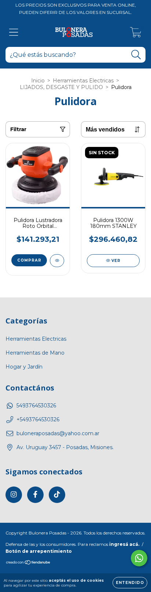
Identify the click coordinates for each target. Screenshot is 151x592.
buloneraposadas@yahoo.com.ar (57, 433)
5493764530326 (36, 405)
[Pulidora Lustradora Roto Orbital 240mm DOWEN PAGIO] (57, 260)
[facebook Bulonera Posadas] (35, 494)
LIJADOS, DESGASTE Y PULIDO (61, 87)
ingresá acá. (124, 544)
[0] (136, 34)
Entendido (130, 582)
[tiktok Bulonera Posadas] (57, 494)
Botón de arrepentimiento (38, 551)
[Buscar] (136, 54)
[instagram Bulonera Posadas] (13, 494)
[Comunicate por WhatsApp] (139, 558)
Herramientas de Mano (35, 352)
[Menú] (13, 32)
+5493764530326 (37, 419)
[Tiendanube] (28, 563)
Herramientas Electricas (83, 80)
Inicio (38, 80)
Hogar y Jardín (24, 366)
